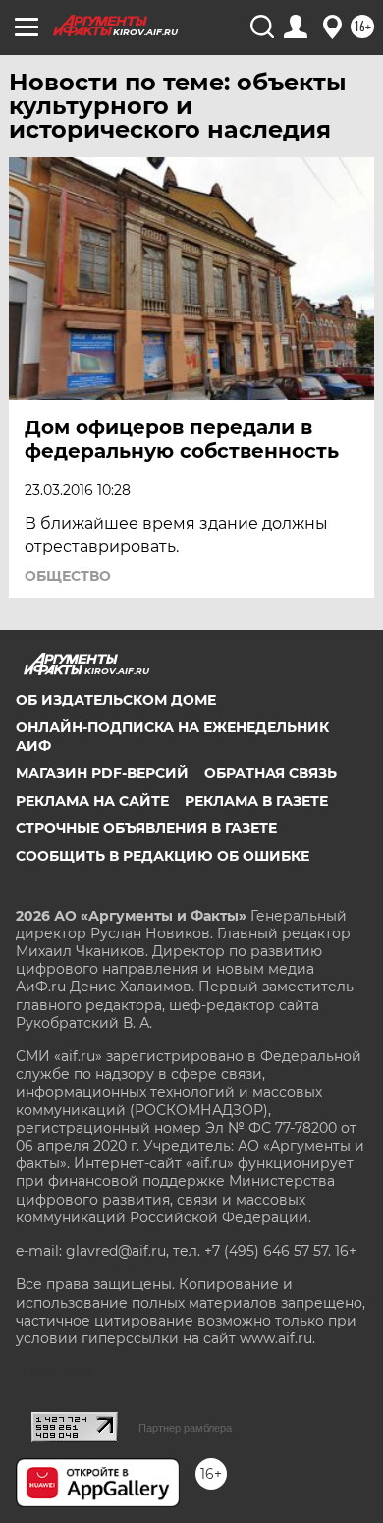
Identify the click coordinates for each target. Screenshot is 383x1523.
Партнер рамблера (185, 1428)
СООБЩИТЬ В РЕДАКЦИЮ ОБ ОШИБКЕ (162, 856)
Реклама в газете (256, 801)
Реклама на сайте (92, 801)
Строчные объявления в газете (146, 828)
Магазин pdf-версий (102, 773)
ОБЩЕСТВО (68, 576)
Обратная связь (270, 773)
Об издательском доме (116, 699)
